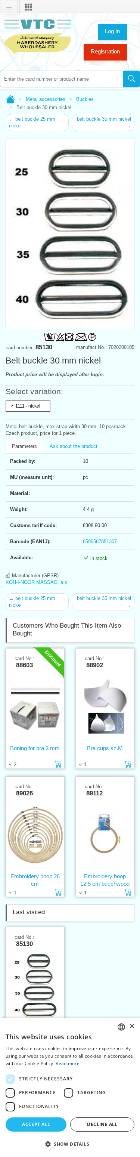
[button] (70, 1143)
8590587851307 (100, 541)
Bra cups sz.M (105, 748)
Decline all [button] (102, 1124)
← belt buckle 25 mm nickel (32, 122)
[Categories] (28, 7)
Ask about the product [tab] (73, 446)
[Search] (131, 79)
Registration (105, 51)
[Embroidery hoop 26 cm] (35, 834)
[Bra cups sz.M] (105, 706)
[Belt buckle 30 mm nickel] (35, 985)
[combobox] (61, 79)
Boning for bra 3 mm (35, 748)
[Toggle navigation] (9, 7)
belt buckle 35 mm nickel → (104, 122)
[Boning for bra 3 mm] (35, 706)
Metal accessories (45, 99)
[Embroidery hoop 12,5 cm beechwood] (105, 834)
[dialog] (70, 1087)
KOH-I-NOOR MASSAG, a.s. (37, 582)
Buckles (85, 99)
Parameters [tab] (24, 446)
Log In (112, 31)
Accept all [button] (36, 1124)
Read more (68, 1063)
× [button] (131, 1026)
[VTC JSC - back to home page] (37, 35)
